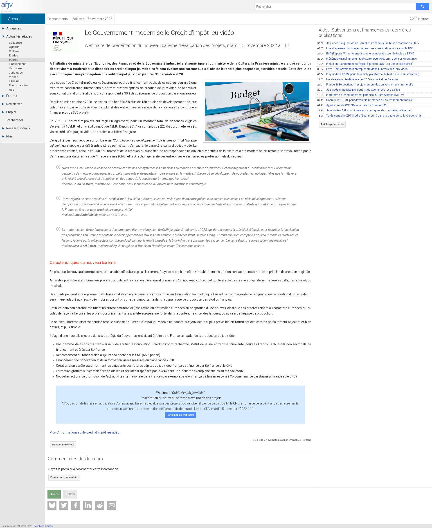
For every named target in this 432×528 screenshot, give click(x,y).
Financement (17, 64)
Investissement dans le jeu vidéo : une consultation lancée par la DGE (365, 48)
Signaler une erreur (63, 444)
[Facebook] (75, 505)
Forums (11, 96)
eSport (13, 59)
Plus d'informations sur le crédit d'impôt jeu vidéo (84, 432)
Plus (9, 136)
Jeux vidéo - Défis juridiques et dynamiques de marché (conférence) (364, 110)
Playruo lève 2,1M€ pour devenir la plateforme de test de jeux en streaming (368, 74)
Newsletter (14, 104)
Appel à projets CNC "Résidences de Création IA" (351, 105)
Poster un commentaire (64, 477)
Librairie (14, 81)
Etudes (13, 55)
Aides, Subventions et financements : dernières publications (365, 32)
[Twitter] (63, 505)
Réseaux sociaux (18, 128)
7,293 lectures (420, 19)
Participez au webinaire (180, 414)
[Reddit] (99, 505)
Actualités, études (19, 36)
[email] (111, 505)
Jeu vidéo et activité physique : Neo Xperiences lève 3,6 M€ (358, 89)
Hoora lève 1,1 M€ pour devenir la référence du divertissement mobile (365, 100)
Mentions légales (43, 526)
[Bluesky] (51, 505)
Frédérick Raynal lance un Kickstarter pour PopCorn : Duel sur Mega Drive (367, 58)
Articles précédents (332, 124)
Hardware (15, 68)
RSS (11, 89)
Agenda (14, 47)
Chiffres (14, 51)
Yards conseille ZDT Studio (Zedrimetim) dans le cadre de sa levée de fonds (369, 115)
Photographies (18, 85)
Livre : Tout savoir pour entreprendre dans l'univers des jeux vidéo (362, 69)
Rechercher (15, 120)
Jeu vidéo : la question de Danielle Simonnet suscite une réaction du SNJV (368, 43)
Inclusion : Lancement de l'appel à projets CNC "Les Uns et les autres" (365, 63)
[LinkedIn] (87, 505)
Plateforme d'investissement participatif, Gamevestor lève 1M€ (361, 95)
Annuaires (13, 28)
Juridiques (16, 72)
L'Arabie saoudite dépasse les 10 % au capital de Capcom (357, 79)
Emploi (11, 112)
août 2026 (15, 42)
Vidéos (13, 77)
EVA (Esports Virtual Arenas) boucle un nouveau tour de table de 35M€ (365, 53)
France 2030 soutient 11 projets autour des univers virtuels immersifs (365, 84)
